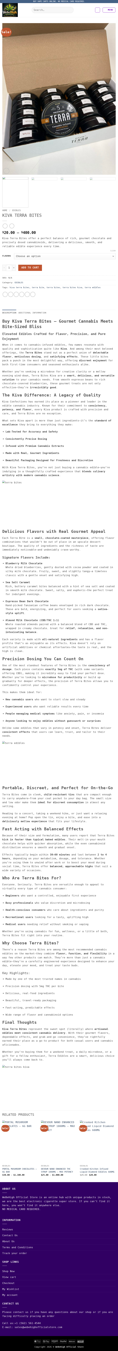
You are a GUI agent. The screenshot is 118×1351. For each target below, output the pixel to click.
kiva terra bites (19, 287)
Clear (113, 251)
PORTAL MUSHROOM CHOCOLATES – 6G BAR (19, 1170)
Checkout (8, 1283)
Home (4, 210)
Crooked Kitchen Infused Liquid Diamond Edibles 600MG (97, 1170)
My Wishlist (10, 1289)
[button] (97, 10)
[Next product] (5, 226)
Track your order (14, 1253)
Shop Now (8, 1271)
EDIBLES (16, 210)
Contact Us (10, 1235)
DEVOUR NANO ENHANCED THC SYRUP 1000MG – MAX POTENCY (57, 1170)
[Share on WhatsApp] (5, 294)
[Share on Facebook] (10, 294)
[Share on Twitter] (16, 294)
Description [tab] (9, 313)
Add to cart (30, 267)
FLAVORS (6, 256)
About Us (8, 1241)
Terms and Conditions (17, 1247)
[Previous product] (11, 226)
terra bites (53, 287)
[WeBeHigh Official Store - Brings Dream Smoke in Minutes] (15, 10)
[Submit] (70, 10)
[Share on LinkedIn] (32, 294)
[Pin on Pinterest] (27, 294)
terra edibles (93, 287)
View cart (9, 1277)
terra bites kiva (72, 287)
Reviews (7, 1229)
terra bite (38, 287)
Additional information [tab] (32, 313)
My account (10, 1295)
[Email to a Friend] (21, 294)
